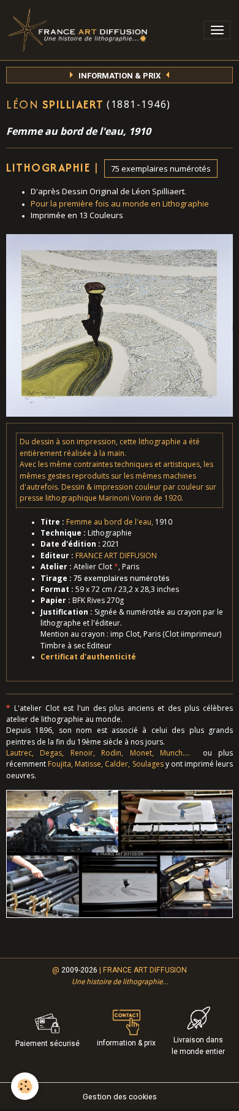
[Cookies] (25, 1086)
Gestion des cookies (120, 1097)
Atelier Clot (94, 566)
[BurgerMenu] (216, 30)
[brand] (80, 30)
